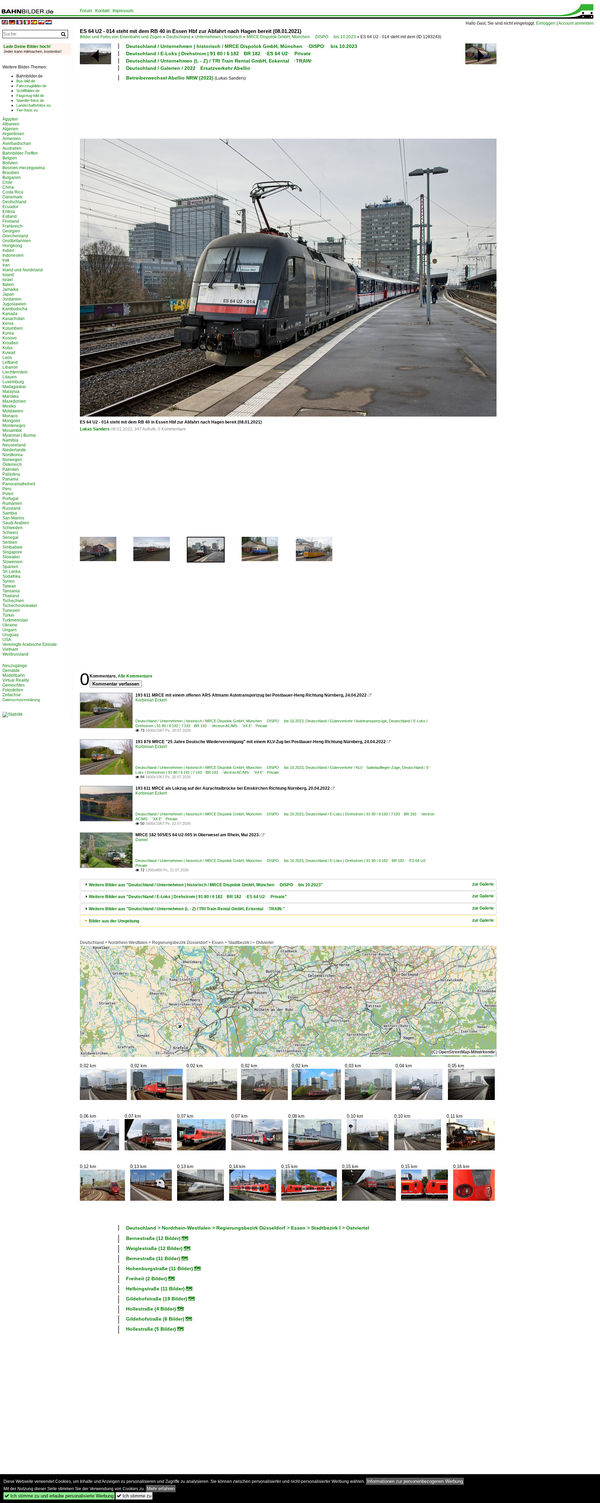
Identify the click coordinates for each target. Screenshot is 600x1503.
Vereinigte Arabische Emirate (29, 644)
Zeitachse (11, 694)
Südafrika (11, 576)
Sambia (9, 513)
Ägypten (10, 119)
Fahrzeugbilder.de (31, 86)
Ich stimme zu (134, 1495)
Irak (5, 260)
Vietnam (10, 649)
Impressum (122, 10)
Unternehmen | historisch (218, 36)
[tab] (288, 884)
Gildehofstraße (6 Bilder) (155, 1319)
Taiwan (9, 586)
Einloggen (546, 23)
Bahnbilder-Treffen (20, 153)
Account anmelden (576, 23)
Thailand (10, 595)
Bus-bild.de (25, 81)
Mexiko (9, 406)
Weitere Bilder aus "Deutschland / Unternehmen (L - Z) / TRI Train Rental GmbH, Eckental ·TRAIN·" (187, 908)
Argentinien (13, 133)
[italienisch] (27, 22)
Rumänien (12, 503)
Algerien (10, 128)
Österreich (12, 464)
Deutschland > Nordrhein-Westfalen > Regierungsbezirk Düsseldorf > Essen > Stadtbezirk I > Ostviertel (177, 942)
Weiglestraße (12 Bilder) (154, 1248)
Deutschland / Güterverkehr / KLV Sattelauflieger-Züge (353, 767)
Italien (8, 284)
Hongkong (12, 245)
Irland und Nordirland (22, 270)
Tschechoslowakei (19, 605)
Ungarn (9, 629)
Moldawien (12, 411)
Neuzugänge (14, 665)
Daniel (141, 839)
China (8, 187)
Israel (7, 279)
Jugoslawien (14, 304)
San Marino (13, 518)
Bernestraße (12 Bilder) (153, 1238)
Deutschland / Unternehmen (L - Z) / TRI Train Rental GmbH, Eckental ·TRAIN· (219, 61)
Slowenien (12, 561)
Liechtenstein (15, 372)
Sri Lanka (11, 571)
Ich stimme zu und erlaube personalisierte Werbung (59, 1495)
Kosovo (9, 338)
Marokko (10, 396)
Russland (11, 508)
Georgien (11, 231)
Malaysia (10, 391)
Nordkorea (12, 454)
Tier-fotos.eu (27, 110)
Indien (8, 250)
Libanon (10, 367)
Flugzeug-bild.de (30, 95)
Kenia (8, 323)
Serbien (9, 542)
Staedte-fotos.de (30, 100)
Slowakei (11, 557)
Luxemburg (13, 381)
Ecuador (10, 206)
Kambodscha (14, 308)
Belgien (9, 158)
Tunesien (11, 610)
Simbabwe (12, 547)
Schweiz (10, 532)
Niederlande (14, 449)
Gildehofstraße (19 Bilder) (156, 1298)
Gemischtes (13, 685)
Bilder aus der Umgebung (114, 921)
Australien (12, 148)
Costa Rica (12, 192)
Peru (6, 488)
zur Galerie (483, 884)
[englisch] (5, 22)
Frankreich (12, 226)
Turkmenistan (15, 620)
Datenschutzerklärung (21, 700)
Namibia (10, 440)
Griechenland (15, 235)
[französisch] (19, 22)
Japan (8, 294)
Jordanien (12, 299)
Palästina (11, 474)
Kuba (7, 347)
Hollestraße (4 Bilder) (151, 1309)
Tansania (11, 591)
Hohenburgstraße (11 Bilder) (159, 1268)
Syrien (8, 581)
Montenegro (13, 425)
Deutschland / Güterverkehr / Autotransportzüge (346, 721)
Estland (9, 216)
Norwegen (12, 459)
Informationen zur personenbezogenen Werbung (415, 1481)
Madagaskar (14, 386)
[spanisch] (34, 22)
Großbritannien (16, 240)
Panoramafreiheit (18, 484)
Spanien (10, 566)
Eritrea (8, 211)
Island (8, 274)
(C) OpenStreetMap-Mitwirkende (463, 1052)
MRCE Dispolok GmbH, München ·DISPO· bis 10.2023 (301, 36)
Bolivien (10, 163)
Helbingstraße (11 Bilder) (155, 1288)
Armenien (11, 138)
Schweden (12, 527)
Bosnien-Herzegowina (23, 167)
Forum (86, 10)
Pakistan (10, 469)
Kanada (9, 313)
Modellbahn (13, 675)
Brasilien (10, 172)
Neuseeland (14, 445)
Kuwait (8, 352)
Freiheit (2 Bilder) (146, 1278)
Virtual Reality (15, 680)
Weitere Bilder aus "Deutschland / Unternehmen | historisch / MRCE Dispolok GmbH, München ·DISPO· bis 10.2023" (206, 884)
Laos (7, 357)
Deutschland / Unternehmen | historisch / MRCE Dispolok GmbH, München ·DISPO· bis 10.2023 (241, 46)
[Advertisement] (257, 108)
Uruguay (10, 634)
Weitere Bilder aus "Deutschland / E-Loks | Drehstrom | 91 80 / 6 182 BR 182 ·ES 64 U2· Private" (188, 896)
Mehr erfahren (161, 1488)
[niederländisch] (48, 22)
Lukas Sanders (95, 429)
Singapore (12, 552)
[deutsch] (12, 22)
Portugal (10, 498)
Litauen (9, 377)
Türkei (8, 615)
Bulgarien (11, 177)
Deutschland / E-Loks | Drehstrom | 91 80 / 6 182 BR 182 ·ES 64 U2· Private (218, 53)
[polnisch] (41, 22)
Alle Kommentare (135, 676)
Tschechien (13, 600)
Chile (7, 182)
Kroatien (10, 342)
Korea (8, 333)
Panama (10, 479)
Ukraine (9, 625)
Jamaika (10, 289)
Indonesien (13, 255)
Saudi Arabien (15, 522)
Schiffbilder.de (28, 91)
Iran (6, 265)
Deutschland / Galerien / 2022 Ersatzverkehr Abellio (188, 68)
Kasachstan (13, 318)
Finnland (10, 221)
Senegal (10, 537)
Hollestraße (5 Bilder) (151, 1329)
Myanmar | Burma (19, 435)
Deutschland (178, 36)
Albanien (10, 124)
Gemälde (11, 670)
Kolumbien (12, 328)
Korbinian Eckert (151, 700)
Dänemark (12, 197)
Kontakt (102, 10)
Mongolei (11, 420)
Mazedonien (14, 401)
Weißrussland (15, 654)
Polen (8, 493)
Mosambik (12, 430)
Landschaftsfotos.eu (33, 105)
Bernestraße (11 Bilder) (153, 1258)
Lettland (10, 362)
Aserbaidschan (16, 143)
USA (6, 639)
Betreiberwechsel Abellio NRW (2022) (170, 78)
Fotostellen (12, 690)
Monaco (10, 415)
